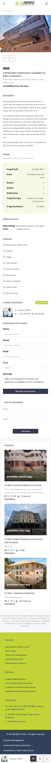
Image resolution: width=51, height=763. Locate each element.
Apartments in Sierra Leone (17, 647)
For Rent (6, 68)
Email (5, 351)
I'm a (5, 362)
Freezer (9, 251)
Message (7, 374)
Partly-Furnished (13, 281)
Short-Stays (10, 651)
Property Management (15, 679)
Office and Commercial (15, 655)
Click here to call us (17, 721)
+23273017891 (24, 313)
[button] (25, 33)
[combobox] (25, 367)
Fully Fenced (11, 263)
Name (6, 329)
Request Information (25, 391)
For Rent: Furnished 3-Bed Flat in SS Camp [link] (22, 485)
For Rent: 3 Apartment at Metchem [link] (19, 593)
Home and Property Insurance (18, 683)
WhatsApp (40, 313)
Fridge (8, 257)
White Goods (12, 293)
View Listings (42, 302)
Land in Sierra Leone (14, 659)
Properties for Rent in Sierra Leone (20, 691)
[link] (25, 465)
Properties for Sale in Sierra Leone (20, 687)
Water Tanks (11, 287)
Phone (6, 340)
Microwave (11, 275)
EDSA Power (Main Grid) (16, 245)
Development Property (15, 663)
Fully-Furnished (12, 269)
